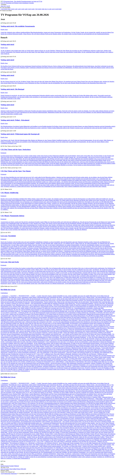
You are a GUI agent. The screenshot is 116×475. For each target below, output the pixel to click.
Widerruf (16, 466)
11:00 (15, 9)
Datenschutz (7, 473)
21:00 (49, 9)
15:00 (29, 9)
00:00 (59, 9)
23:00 (56, 9)
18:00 (39, 9)
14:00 (25, 9)
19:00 (42, 9)
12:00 (19, 9)
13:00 (22, 9)
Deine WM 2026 (21, 469)
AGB (2, 473)
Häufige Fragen (5, 466)
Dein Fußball (13, 469)
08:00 (5, 9)
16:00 (32, 9)
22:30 (8, 6)
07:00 (2, 9)
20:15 (4, 6)
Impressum (14, 473)
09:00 (9, 9)
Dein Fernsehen (5, 469)
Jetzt (2, 6)
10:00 (12, 9)
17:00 (36, 9)
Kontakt (11, 466)
